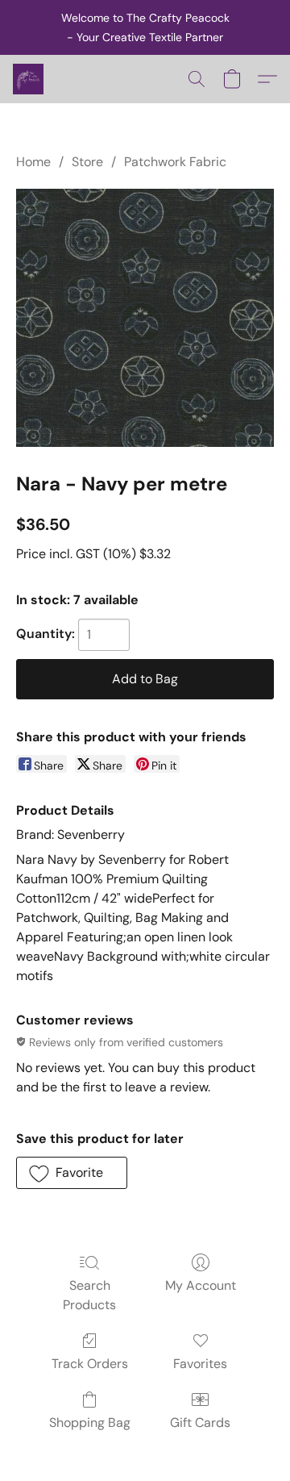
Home (33, 161)
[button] (29, 79)
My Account (200, 1285)
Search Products (89, 1295)
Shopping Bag (89, 1422)
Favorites (200, 1363)
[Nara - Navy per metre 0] (145, 318)
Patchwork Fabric (175, 161)
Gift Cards (200, 1422)
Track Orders (90, 1363)
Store (87, 161)
